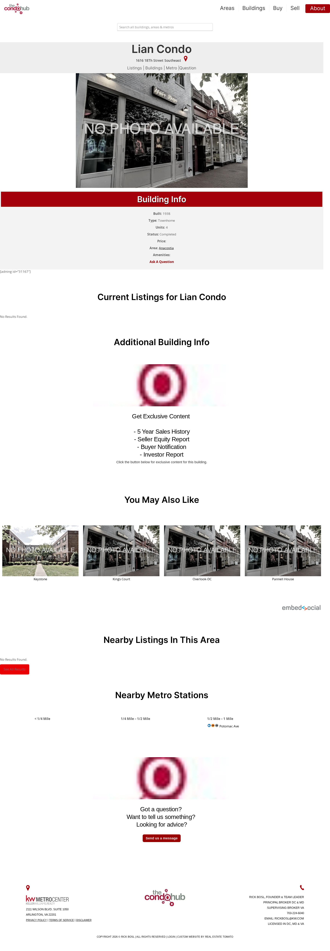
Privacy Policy (36, 920)
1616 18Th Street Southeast (159, 60)
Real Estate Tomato (219, 936)
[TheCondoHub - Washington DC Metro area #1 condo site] (17, 8)
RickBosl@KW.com (289, 918)
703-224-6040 (295, 913)
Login (171, 936)
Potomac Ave (229, 726)
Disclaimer (83, 920)
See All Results (14, 669)
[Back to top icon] (312, 943)
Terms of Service (61, 920)
